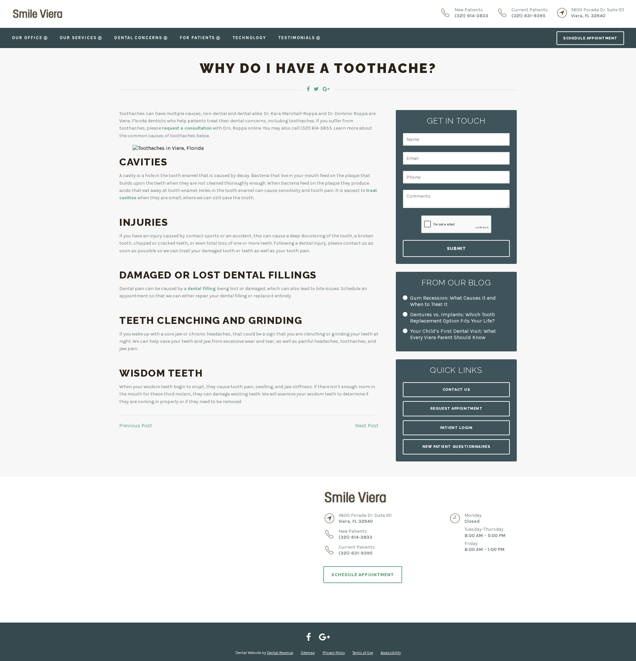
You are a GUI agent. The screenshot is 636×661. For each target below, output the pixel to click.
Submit (456, 248)
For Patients (197, 37)
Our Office (27, 37)
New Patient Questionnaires (456, 447)
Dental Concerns (138, 37)
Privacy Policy (334, 653)
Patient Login (456, 428)
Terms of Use (362, 653)
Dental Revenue (280, 653)
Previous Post (135, 425)
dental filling (201, 288)
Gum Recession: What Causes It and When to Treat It (453, 301)
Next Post (366, 425)
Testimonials (296, 37)
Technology (249, 37)
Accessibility (391, 653)
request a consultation (187, 128)
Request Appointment (456, 408)
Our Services (78, 37)
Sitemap (308, 653)
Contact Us (456, 390)
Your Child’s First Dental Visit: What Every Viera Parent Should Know (453, 334)
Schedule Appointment (590, 38)
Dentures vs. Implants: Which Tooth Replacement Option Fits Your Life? (452, 317)
